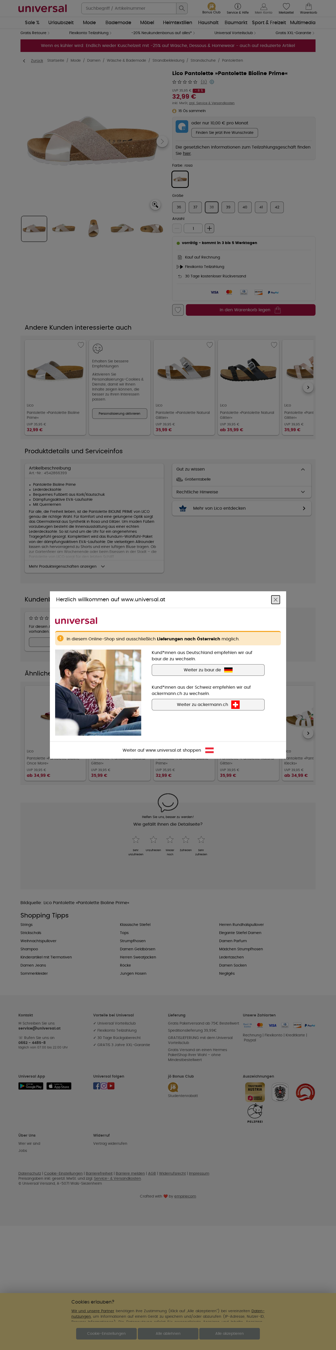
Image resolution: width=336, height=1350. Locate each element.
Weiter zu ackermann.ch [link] (202, 705)
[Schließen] (275, 599)
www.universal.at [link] (163, 750)
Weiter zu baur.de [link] (202, 670)
